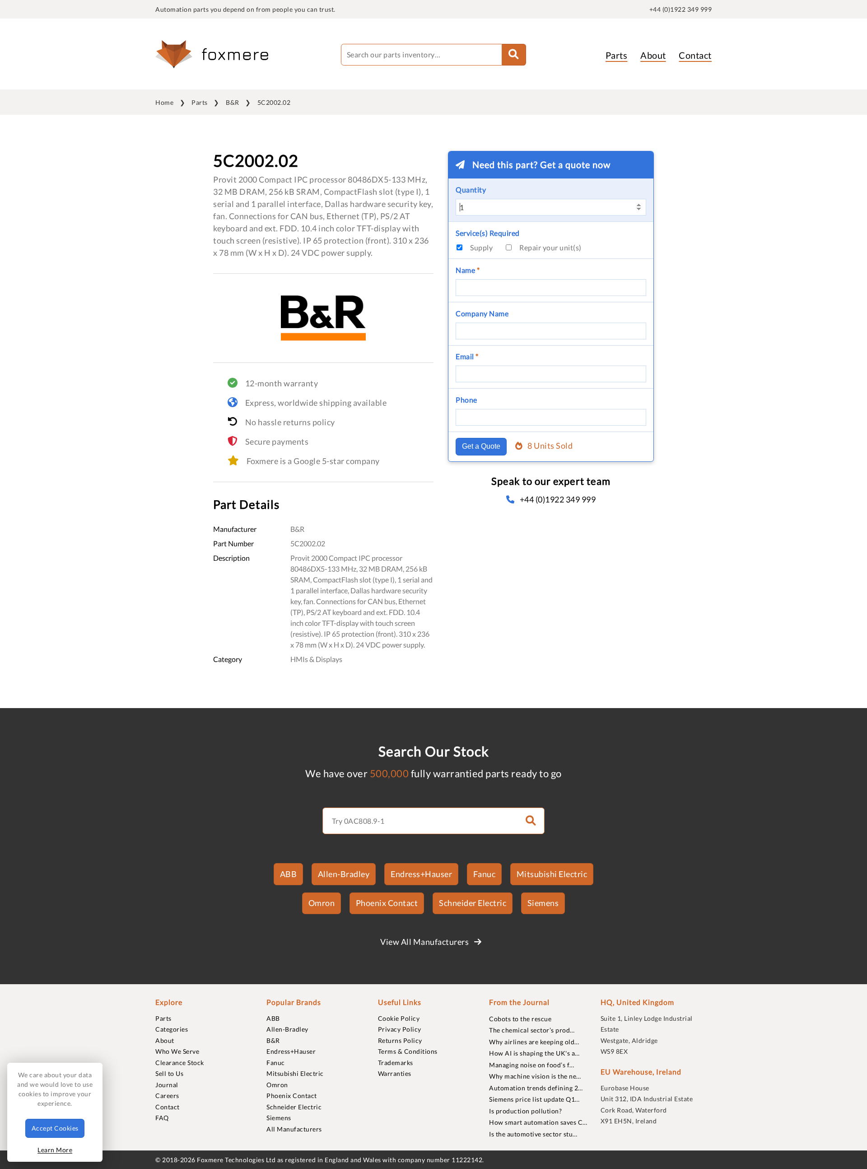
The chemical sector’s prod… (532, 1030)
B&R (232, 102)
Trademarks (395, 1062)
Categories (171, 1029)
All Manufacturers (294, 1129)
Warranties (394, 1073)
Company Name (482, 313)
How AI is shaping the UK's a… (534, 1053)
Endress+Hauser (421, 874)
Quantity (471, 189)
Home (164, 102)
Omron (321, 903)
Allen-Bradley (344, 874)
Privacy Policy (399, 1029)
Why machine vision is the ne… (535, 1076)
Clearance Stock (179, 1062)
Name (468, 270)
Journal (166, 1085)
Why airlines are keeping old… (534, 1042)
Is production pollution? (525, 1111)
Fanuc (484, 874)
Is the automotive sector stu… (533, 1134)
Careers (167, 1095)
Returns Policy (400, 1040)
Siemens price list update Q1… (534, 1099)
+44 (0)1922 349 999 (680, 9)
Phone (466, 399)
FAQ (162, 1118)
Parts (617, 55)
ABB (288, 874)
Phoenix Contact (387, 903)
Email (467, 356)
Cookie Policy (399, 1018)
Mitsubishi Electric (552, 874)
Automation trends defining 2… (536, 1088)
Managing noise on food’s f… (531, 1065)
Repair (550, 247)
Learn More (54, 1150)
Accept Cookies (55, 1128)
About (653, 55)
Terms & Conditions (408, 1051)
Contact (695, 55)
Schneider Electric (472, 903)
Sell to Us (169, 1073)
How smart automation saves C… (538, 1122)
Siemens (543, 903)
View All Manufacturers (425, 942)
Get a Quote (481, 446)
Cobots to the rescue (520, 1019)
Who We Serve (177, 1051)
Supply (481, 247)
